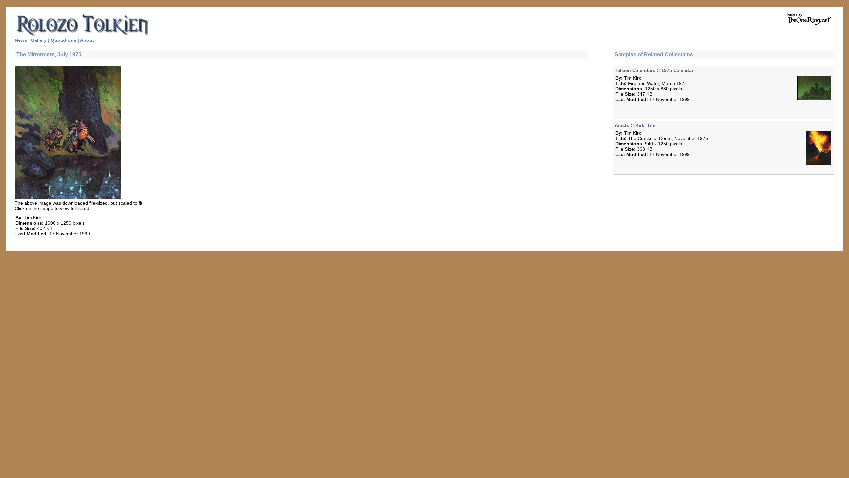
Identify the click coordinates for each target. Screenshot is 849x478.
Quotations (63, 40)
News (21, 40)
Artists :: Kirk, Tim (635, 125)
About (87, 40)
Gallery (39, 40)
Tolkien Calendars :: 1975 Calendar (654, 70)
